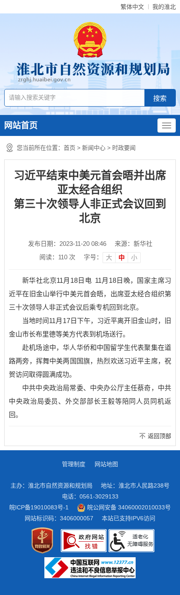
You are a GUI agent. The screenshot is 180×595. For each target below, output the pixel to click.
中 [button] (121, 257)
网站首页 (21, 125)
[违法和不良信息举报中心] (90, 567)
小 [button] (134, 257)
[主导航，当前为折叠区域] (166, 125)
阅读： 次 (57, 257)
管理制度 (73, 464)
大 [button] (109, 257)
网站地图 (106, 464)
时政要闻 (124, 147)
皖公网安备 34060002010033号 (128, 507)
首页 (69, 147)
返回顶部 (159, 436)
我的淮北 (164, 6)
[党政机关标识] (42, 540)
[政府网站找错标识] (84, 540)
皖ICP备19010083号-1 (39, 507)
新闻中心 (93, 147)
